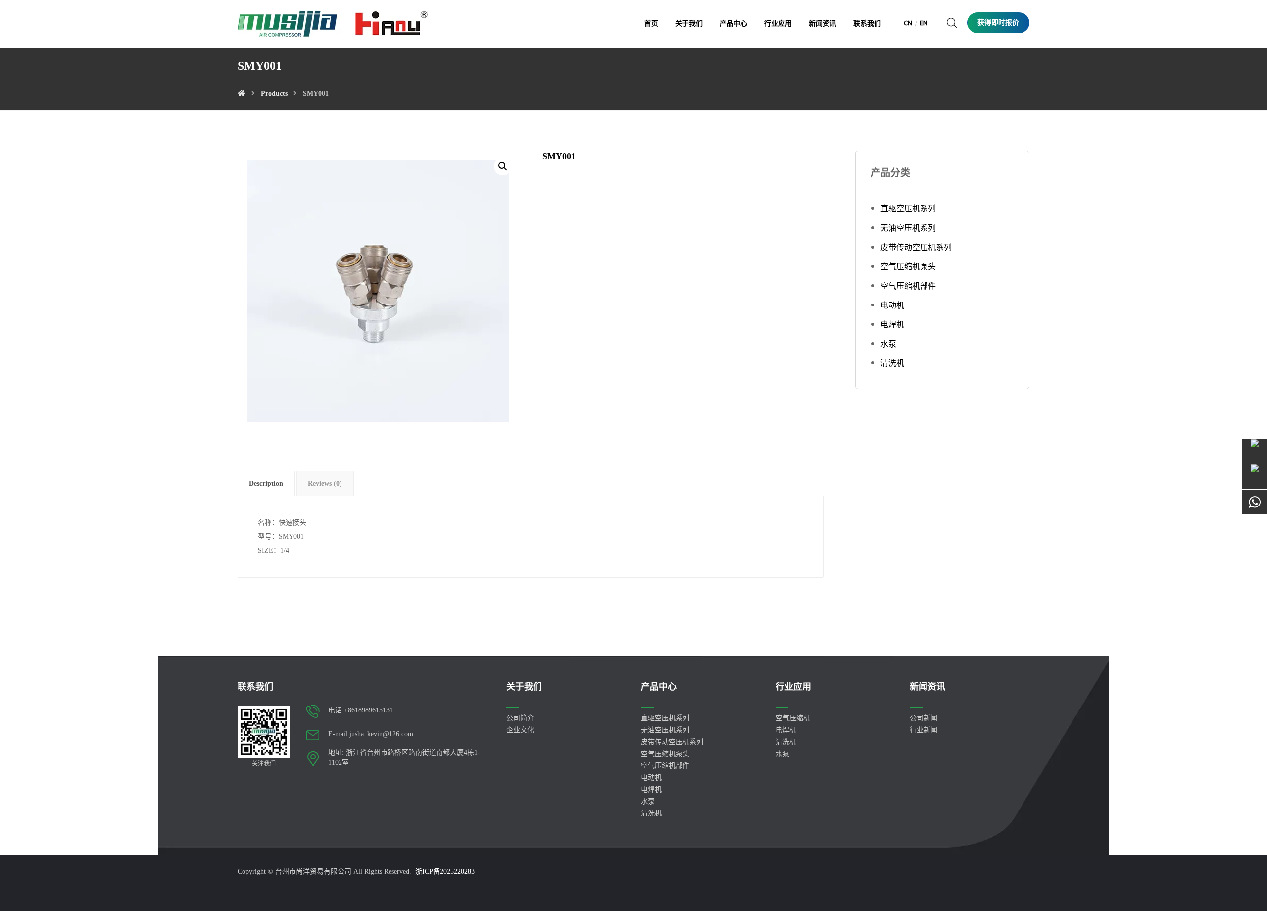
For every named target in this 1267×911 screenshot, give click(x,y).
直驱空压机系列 (908, 208)
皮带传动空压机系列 (916, 247)
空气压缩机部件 (908, 286)
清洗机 (892, 363)
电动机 (892, 305)
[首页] (241, 93)
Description (266, 483)
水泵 (888, 344)
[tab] (266, 483)
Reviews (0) (325, 483)
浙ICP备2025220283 (445, 871)
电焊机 (892, 324)
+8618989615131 (368, 710)
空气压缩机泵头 (908, 266)
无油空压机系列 (908, 228)
